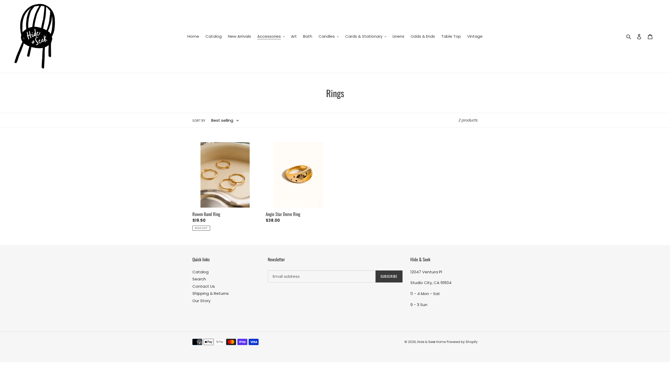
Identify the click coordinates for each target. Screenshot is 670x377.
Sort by (198, 120)
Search (199, 279)
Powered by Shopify (462, 342)
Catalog (200, 272)
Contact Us (203, 286)
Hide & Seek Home (431, 342)
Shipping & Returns (210, 293)
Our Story (201, 300)
